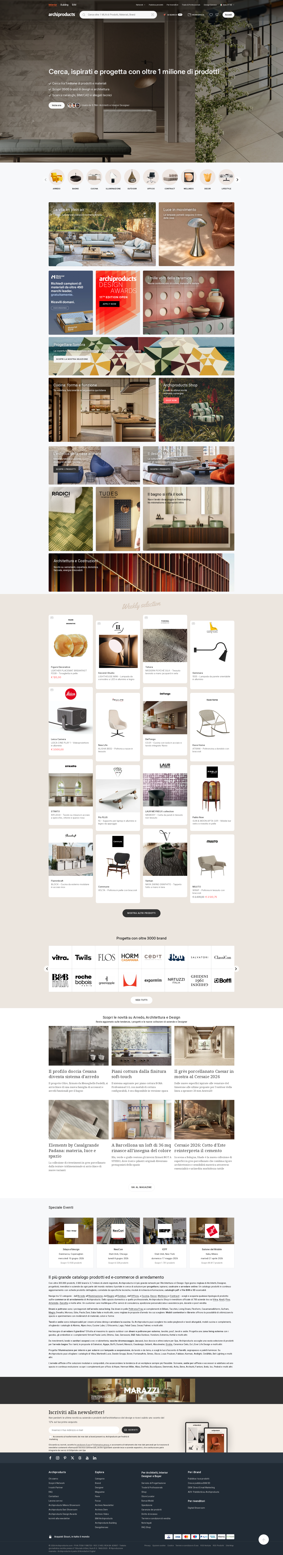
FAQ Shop (146, 1527)
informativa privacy (101, 1445)
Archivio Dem (101, 1509)
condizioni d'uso (83, 1445)
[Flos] (106, 957)
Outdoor (121, 1296)
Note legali (147, 1523)
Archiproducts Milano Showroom (64, 1505)
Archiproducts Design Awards (63, 1514)
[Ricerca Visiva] (153, 15)
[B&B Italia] (60, 980)
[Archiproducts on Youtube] (87, 1457)
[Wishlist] (211, 15)
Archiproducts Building (106, 1523)
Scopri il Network (57, 1483)
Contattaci (54, 1496)
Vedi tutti (141, 1000)
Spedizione (147, 1505)
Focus (98, 1501)
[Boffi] (223, 980)
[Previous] (45, 179)
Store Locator (148, 1496)
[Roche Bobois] (83, 980)
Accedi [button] (228, 15)
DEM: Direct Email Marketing (201, 1487)
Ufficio (135, 1296)
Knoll (221, 1299)
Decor (153, 1296)
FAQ (51, 1492)
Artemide (54, 1303)
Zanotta (64, 1303)
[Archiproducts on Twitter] (72, 1457)
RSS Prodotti (218, 1545)
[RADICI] (71, 519)
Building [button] (64, 4)
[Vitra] (60, 957)
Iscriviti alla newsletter (59, 1518)
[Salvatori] (199, 957)
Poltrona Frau (136, 1309)
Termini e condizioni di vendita (156, 1518)
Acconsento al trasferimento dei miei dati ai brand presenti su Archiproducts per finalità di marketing (89, 1438)
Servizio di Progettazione (154, 1483)
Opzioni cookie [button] (158, 1545)
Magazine (100, 1492)
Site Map (230, 1545)
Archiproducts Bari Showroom (63, 1509)
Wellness (163, 1296)
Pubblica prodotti (156, 5)
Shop (144, 1492)
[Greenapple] (106, 980)
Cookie (170, 1545)
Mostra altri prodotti (141, 913)
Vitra (215, 1299)
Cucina (145, 1296)
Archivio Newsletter (104, 1505)
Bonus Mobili (148, 1501)
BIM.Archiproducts (104, 1518)
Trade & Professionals (191, 5)
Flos (228, 1299)
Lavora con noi (55, 1501)
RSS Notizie (205, 1545)
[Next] (237, 179)
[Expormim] (153, 980)
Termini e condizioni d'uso (187, 1545)
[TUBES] (118, 519)
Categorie (100, 1479)
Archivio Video (102, 1514)
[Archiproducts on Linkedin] (94, 1457)
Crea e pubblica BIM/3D (199, 1483)
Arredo (81, 1296)
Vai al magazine (141, 1187)
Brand (98, 1483)
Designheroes (101, 1527)
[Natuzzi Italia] (176, 980)
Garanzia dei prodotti (152, 1509)
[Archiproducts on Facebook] (51, 1457)
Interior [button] (53, 4)
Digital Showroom (196, 1508)
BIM (74, 4)
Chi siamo (53, 1479)
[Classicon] (223, 957)
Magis (52, 1312)
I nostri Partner (56, 1487)
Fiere (97, 1496)
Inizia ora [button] (56, 105)
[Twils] (83, 957)
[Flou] (176, 957)
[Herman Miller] (130, 980)
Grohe (169, 1344)
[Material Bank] (71, 303)
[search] (84, 15)
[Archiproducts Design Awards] (118, 303)
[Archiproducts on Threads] (80, 1457)
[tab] (144, 5)
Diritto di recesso (150, 1514)
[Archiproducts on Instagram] (58, 1457)
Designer (99, 1487)
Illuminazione (95, 1296)
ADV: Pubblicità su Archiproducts (203, 1492)
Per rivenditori (172, 5)
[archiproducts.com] (62, 14)
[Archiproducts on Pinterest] (65, 1457)
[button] (140, 4)
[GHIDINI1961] (199, 980)
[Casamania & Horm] (130, 957)
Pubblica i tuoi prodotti (198, 1479)
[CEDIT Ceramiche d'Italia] (153, 957)
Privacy (147, 1545)
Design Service (210, 5)
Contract (174, 1296)
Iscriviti (133, 1430)
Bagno (110, 1296)
